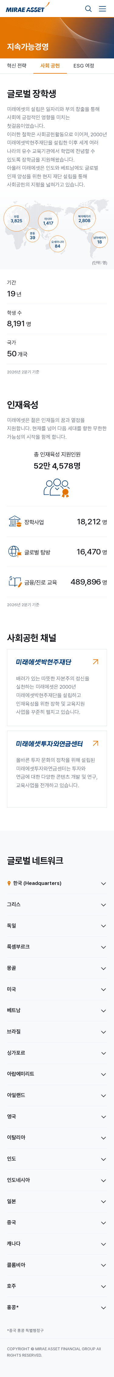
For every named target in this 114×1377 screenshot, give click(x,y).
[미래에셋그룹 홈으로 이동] (28, 8)
